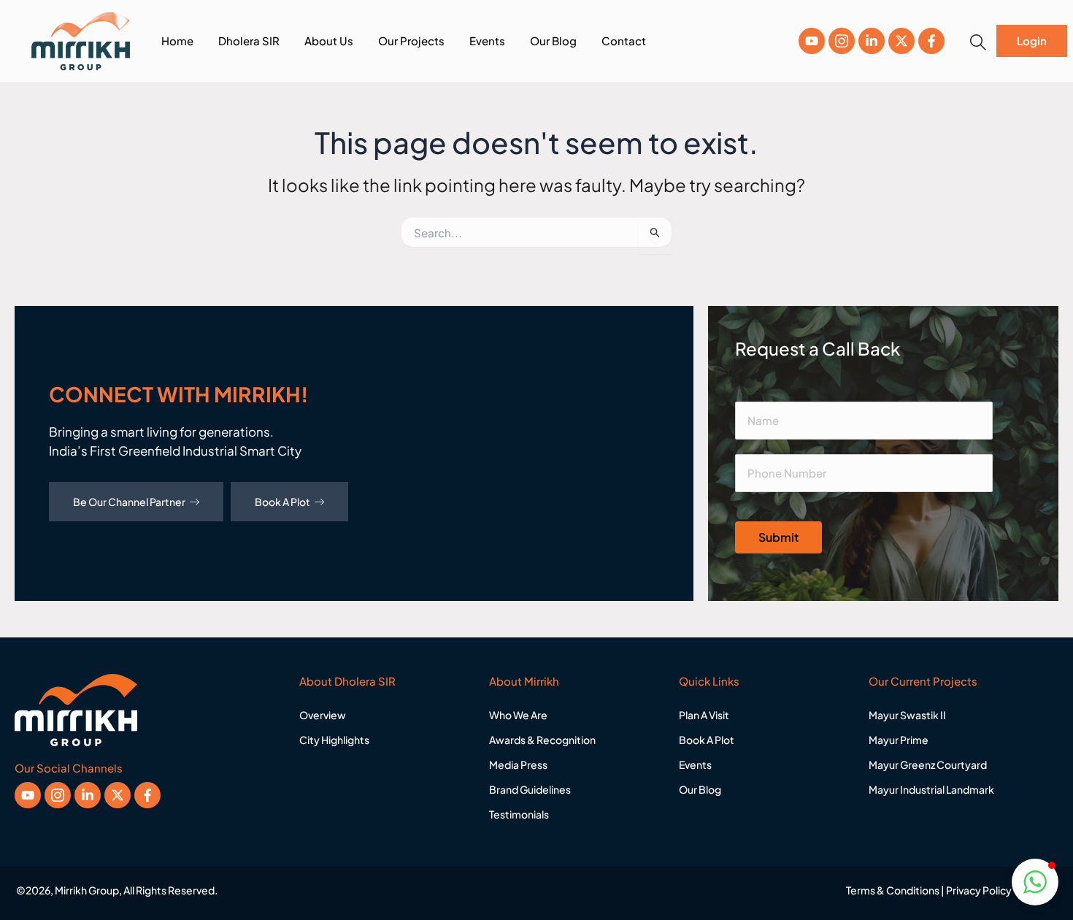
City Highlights (334, 739)
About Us (328, 40)
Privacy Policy (979, 890)
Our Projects (411, 40)
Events (487, 40)
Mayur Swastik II (907, 714)
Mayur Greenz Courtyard (928, 764)
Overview (322, 714)
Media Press (518, 764)
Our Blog (553, 40)
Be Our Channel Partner (129, 501)
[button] (978, 42)
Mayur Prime (898, 739)
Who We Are (518, 714)
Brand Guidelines (530, 789)
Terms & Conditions (892, 890)
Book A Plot (282, 501)
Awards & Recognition (542, 739)
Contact (623, 40)
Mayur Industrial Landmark (931, 789)
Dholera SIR (249, 40)
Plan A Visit (704, 714)
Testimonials (519, 814)
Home (177, 40)
